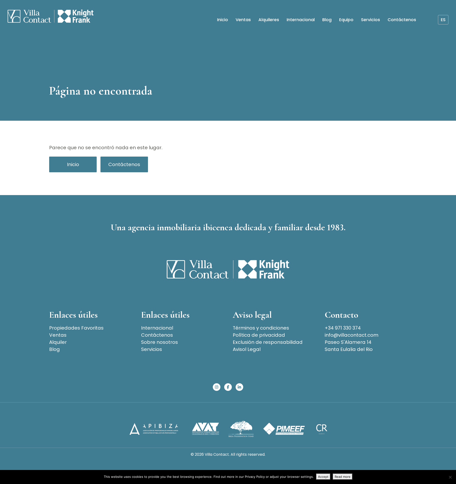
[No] (450, 477)
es (443, 20)
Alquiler (58, 342)
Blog (327, 20)
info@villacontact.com (351, 335)
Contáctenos (402, 20)
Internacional (301, 20)
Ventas (243, 20)
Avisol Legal (247, 349)
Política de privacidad (259, 335)
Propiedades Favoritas (76, 328)
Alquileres (268, 20)
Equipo (346, 20)
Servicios (370, 20)
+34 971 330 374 (343, 328)
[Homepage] (51, 17)
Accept (323, 477)
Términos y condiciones (261, 328)
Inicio (222, 20)
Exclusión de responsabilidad (268, 342)
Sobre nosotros (159, 342)
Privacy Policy (255, 477)
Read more (343, 477)
